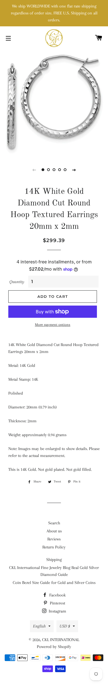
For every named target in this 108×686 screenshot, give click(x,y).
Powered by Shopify (54, 646)
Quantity (16, 281)
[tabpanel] (54, 103)
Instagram (57, 611)
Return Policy (54, 547)
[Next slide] (74, 170)
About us (54, 531)
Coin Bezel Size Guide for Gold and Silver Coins (54, 582)
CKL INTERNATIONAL (60, 639)
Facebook (57, 595)
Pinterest (57, 603)
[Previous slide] (34, 170)
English (39, 626)
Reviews (54, 539)
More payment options (52, 324)
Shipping (54, 559)
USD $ (65, 626)
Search (54, 522)
